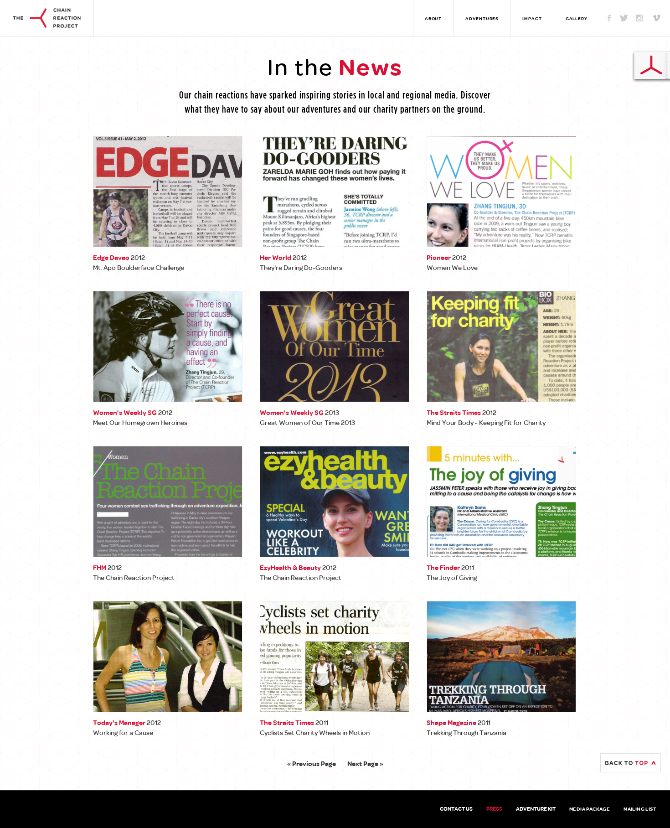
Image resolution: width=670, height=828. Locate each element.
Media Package (589, 809)
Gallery (577, 19)
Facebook (609, 18)
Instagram (639, 18)
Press (494, 809)
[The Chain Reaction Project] (47, 16)
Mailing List (640, 809)
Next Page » (365, 764)
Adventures (482, 19)
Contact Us (456, 809)
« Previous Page (311, 764)
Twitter (624, 18)
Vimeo (654, 18)
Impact (531, 19)
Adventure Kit (536, 809)
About (433, 19)
